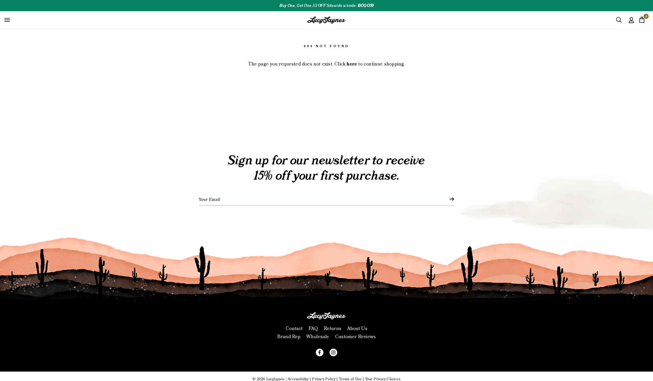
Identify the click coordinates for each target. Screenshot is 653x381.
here (352, 64)
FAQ (313, 328)
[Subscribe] (448, 199)
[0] (641, 21)
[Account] (631, 24)
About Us (357, 328)
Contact (294, 328)
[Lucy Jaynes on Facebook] (319, 352)
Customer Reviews (355, 337)
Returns (332, 328)
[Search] (619, 22)
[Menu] (7, 20)
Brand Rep (288, 337)
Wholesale (317, 337)
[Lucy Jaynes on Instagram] (333, 352)
